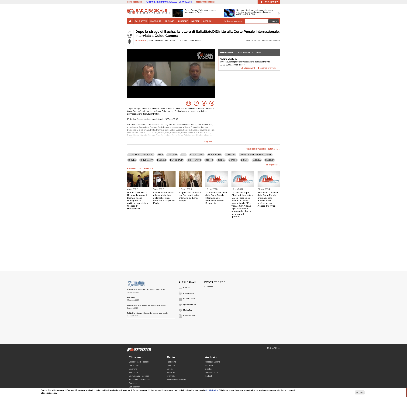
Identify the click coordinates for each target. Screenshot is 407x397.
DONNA (220, 160)
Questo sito (133, 365)
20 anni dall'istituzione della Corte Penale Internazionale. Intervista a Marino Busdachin (216, 197)
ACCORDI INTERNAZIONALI (140, 155)
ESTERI (244, 160)
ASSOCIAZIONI (197, 155)
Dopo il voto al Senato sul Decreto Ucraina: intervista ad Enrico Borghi (190, 196)
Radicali (208, 376)
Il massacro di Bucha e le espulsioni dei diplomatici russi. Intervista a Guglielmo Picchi (164, 197)
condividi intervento (268, 68)
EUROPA (257, 160)
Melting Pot (187, 310)
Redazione (133, 372)
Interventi (226, 52)
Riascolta (171, 365)
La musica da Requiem (139, 376)
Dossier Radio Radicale (139, 362)
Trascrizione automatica (249, 52)
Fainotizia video (189, 316)
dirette (195, 21)
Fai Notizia (131, 297)
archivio (169, 21)
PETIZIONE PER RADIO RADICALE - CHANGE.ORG (169, 2)
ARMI (160, 155)
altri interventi (249, 68)
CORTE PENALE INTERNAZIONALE (256, 155)
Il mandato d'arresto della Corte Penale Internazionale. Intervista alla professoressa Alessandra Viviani (268, 199)
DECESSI (161, 160)
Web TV (186, 288)
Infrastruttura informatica (139, 380)
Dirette (170, 369)
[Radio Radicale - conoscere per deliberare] (139, 351)
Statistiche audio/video (176, 380)
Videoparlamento (212, 362)
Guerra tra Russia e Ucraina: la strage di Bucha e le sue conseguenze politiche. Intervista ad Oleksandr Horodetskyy (138, 200)
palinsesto (141, 21)
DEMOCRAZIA (176, 160)
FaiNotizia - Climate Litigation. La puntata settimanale (147, 313)
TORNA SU (272, 348)
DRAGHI (233, 160)
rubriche (183, 21)
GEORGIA (269, 160)
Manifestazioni (211, 372)
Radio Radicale (189, 293)
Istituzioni (209, 365)
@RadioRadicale (189, 304)
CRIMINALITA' (146, 160)
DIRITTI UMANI (194, 160)
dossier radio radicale (205, 2)
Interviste (171, 376)
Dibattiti (208, 369)
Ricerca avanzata (234, 21)
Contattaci (133, 383)
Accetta (359, 392)
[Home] (147, 13)
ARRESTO (172, 155)
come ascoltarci (134, 2)
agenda (207, 21)
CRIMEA (132, 160)
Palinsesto (171, 362)
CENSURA (230, 155)
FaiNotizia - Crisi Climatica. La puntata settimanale (146, 305)
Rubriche (209, 287)
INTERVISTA (141, 41)
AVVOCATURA (214, 155)
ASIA (183, 155)
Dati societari (134, 387)
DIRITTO (209, 160)
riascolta (155, 21)
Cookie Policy (211, 390)
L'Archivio (133, 369)
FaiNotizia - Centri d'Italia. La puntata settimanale (146, 290)
